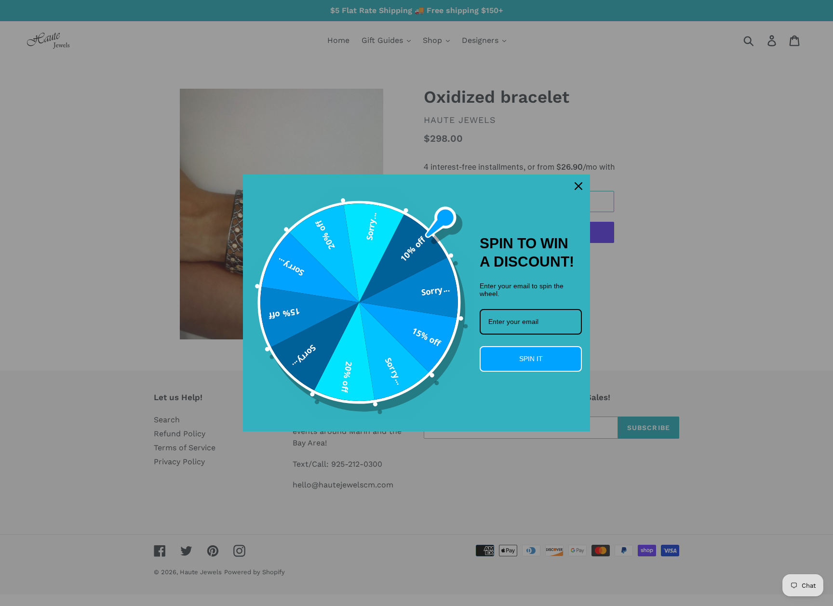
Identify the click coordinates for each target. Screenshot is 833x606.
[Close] (578, 186)
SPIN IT (531, 359)
